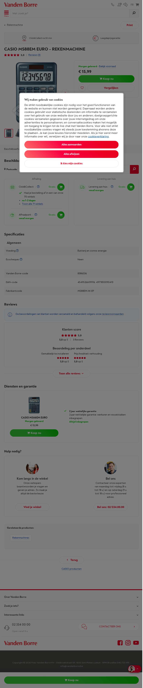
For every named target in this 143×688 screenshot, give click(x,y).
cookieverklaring (98, 136)
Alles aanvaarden (71, 144)
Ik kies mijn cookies (71, 163)
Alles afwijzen (71, 154)
